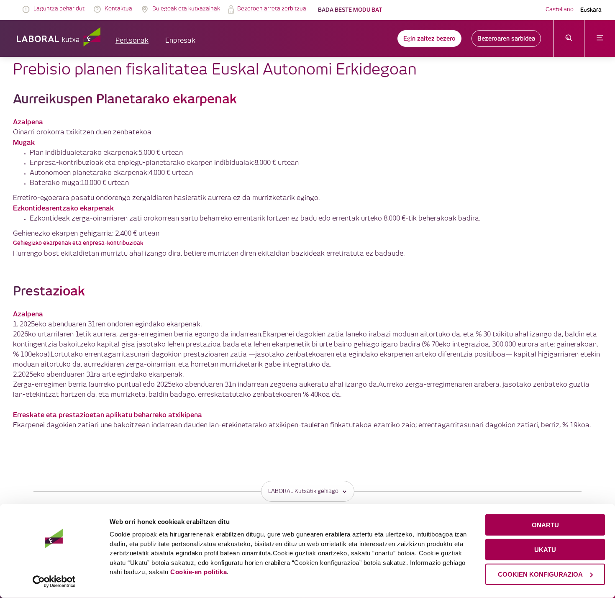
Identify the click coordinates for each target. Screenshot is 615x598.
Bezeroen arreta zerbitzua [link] (271, 8)
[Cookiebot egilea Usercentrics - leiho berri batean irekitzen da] (54, 581)
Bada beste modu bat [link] (350, 10)
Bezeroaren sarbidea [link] (506, 38)
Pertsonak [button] (132, 41)
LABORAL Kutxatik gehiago (303, 491)
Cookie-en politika (198, 571)
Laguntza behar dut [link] (59, 8)
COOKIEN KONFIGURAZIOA (540, 573)
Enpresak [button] (180, 41)
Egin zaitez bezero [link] (429, 38)
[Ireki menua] (599, 38)
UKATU (545, 549)
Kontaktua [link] (118, 8)
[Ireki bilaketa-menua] (569, 38)
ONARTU (545, 525)
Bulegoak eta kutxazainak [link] (186, 8)
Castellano (560, 9)
